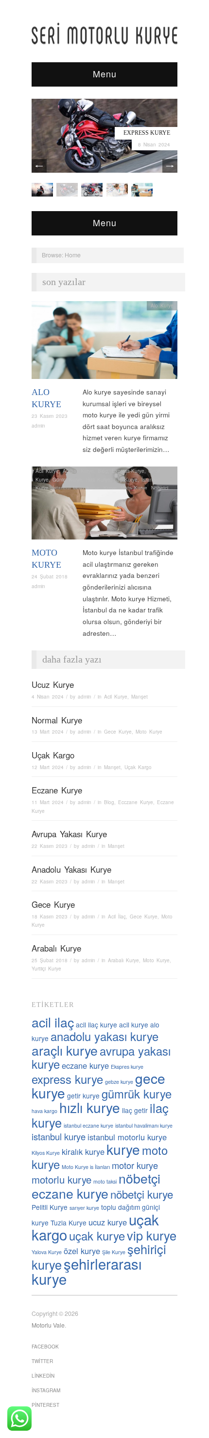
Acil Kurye (47, 470)
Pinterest (45, 1405)
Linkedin (43, 1375)
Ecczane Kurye (135, 802)
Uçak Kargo (53, 755)
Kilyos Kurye (46, 1152)
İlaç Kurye (126, 479)
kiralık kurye (83, 1151)
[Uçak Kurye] (92, 189)
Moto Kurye (134, 488)
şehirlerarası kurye (87, 1271)
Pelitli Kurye (50, 1207)
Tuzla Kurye (69, 1222)
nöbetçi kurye (141, 1194)
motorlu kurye (61, 1179)
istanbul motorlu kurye (127, 1137)
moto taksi (105, 1181)
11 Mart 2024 (48, 802)
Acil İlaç (117, 916)
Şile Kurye (113, 1252)
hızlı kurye (89, 1107)
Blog (103, 470)
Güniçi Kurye (67, 479)
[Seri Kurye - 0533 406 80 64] (104, 33)
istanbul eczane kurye (88, 1125)
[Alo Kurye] (104, 342)
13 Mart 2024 (48, 731)
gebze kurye (119, 1081)
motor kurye (135, 1165)
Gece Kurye (118, 731)
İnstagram (46, 1390)
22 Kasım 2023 (50, 846)
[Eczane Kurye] (117, 189)
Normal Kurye (57, 720)
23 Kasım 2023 (50, 416)
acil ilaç (53, 1021)
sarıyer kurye (84, 1207)
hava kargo (44, 1110)
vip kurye (151, 1235)
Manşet (139, 696)
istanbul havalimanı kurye (144, 1125)
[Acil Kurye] (142, 189)
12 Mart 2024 (48, 767)
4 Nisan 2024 (48, 696)
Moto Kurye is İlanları (86, 1166)
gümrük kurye (137, 1093)
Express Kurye (146, 132)
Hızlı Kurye (98, 479)
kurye (123, 1149)
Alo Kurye (162, 305)
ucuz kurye (107, 1222)
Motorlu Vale (48, 1325)
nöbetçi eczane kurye (96, 1185)
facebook (45, 1346)
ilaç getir (135, 1110)
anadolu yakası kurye (104, 1036)
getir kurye (83, 1095)
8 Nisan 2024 (154, 144)
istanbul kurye (59, 1136)
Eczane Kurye (57, 790)
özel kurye (82, 1251)
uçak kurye (97, 1235)
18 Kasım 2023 (50, 916)
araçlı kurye (65, 1050)
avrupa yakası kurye (101, 1058)
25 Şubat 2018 (50, 960)
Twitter (42, 1361)
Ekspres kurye (127, 1066)
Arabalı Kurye (78, 470)
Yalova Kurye (47, 1252)
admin (38, 425)
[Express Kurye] (104, 135)
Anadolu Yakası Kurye (71, 869)
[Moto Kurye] (104, 505)
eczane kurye (85, 1065)
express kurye (67, 1079)
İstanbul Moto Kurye (76, 488)
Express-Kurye (128, 470)
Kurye (110, 488)
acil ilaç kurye (96, 1024)
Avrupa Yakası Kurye (69, 834)
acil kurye (133, 1024)
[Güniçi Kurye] (42, 189)
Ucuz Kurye (53, 684)
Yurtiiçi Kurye (46, 968)
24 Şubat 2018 (50, 576)
